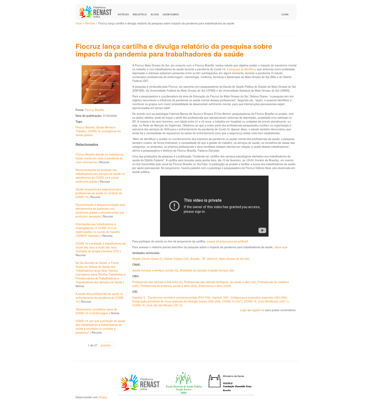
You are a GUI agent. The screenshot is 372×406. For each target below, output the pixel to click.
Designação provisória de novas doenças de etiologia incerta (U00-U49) (176, 301)
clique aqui (280, 247)
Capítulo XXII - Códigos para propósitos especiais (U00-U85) (249, 297)
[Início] (97, 12)
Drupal (103, 397)
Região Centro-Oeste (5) (147, 259)
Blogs (155, 14)
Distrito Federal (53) (176, 259)
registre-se (258, 310)
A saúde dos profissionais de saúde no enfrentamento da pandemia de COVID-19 (100, 297)
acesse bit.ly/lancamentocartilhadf (227, 241)
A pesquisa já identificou (241, 69)
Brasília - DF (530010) (204, 259)
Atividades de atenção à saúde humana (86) (207, 270)
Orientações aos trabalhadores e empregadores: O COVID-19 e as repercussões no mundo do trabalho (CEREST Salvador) (98, 230)
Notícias (123, 14)
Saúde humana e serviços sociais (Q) (155, 270)
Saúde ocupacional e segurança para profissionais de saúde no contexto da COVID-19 (99, 193)
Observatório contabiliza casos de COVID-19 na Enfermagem (96, 311)
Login (284, 14)
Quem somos (171, 14)
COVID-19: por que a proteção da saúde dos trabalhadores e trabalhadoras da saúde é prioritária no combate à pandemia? (100, 326)
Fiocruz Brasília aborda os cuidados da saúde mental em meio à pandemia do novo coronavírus (99, 158)
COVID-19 (94, 131)
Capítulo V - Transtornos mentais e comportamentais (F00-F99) (171, 297)
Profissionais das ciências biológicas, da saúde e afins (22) (220, 282)
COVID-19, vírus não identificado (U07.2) (157, 305)
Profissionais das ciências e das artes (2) (157, 282)
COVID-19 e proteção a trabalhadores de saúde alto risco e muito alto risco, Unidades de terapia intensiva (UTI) (101, 247)
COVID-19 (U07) (232, 301)
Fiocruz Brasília (94, 110)
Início (79, 23)
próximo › (107, 345)
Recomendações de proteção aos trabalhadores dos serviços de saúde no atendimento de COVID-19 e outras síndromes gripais (100, 175)
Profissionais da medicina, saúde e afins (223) (168, 286)
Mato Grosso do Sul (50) (234, 259)
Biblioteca (140, 14)
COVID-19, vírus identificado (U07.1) (266, 301)
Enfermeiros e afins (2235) (215, 286)
